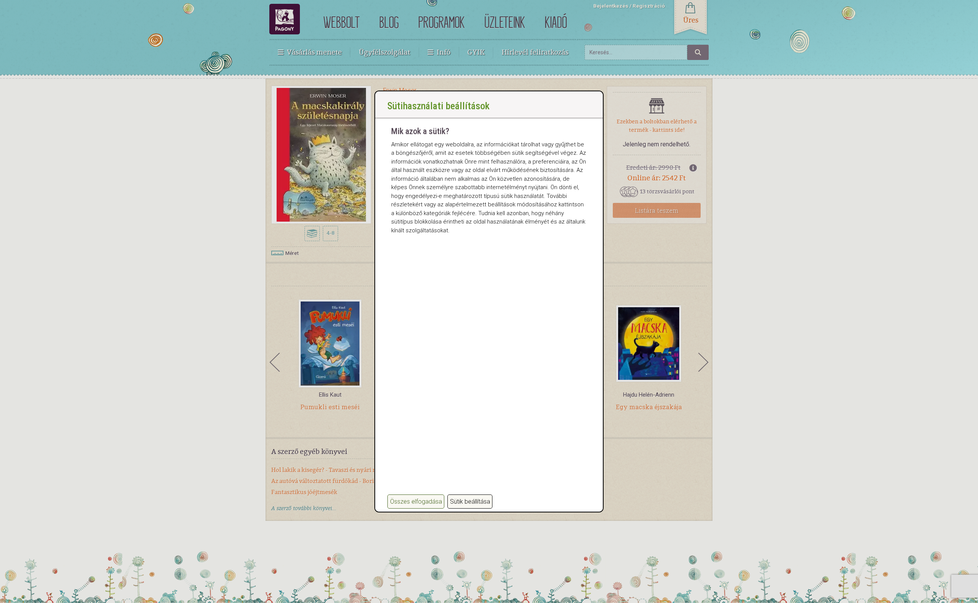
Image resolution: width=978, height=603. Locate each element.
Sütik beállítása (470, 501)
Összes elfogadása (416, 501)
